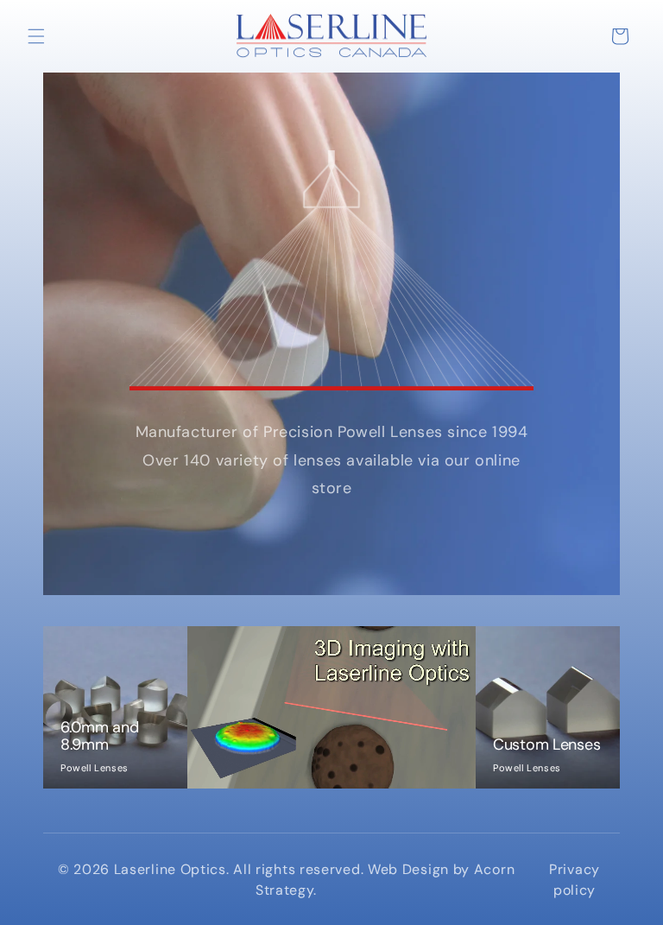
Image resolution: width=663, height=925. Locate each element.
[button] (36, 36)
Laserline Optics (170, 869)
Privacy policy (574, 879)
